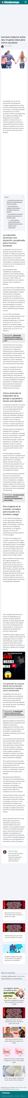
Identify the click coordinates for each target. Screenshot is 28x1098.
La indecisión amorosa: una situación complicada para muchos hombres (15, 202)
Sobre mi (23, 1096)
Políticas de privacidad (7, 1096)
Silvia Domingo (8, 46)
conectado (21, 976)
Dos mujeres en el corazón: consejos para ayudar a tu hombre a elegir (15, 216)
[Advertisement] (14, 20)
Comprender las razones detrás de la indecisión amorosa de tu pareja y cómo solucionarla (15, 223)
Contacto (16, 1096)
